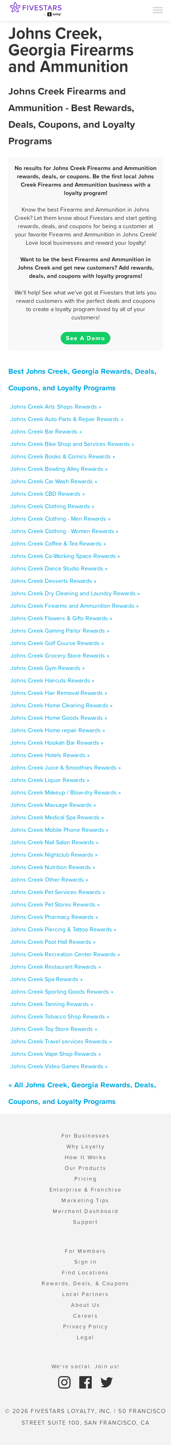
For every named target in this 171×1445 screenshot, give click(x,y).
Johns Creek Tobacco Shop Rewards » (59, 1016)
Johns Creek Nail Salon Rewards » (54, 842)
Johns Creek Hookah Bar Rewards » (56, 742)
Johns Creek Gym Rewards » (47, 668)
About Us (85, 1305)
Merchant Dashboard (85, 1211)
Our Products (86, 1168)
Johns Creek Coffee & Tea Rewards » (58, 543)
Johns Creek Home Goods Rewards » (58, 718)
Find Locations (85, 1273)
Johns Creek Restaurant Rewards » (55, 967)
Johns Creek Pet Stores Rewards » (55, 904)
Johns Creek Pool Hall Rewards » (52, 942)
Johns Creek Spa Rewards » (46, 979)
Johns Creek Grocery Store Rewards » (59, 655)
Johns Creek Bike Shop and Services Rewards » (72, 444)
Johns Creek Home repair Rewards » (57, 730)
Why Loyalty (85, 1146)
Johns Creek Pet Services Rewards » (57, 892)
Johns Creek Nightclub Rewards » (54, 854)
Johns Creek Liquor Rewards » (49, 780)
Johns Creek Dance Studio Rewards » (58, 568)
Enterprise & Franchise (85, 1190)
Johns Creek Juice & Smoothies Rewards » (65, 767)
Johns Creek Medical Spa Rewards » (57, 817)
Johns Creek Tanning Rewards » (51, 1004)
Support (85, 1222)
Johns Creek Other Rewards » (49, 879)
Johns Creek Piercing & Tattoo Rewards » (63, 929)
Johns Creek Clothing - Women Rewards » (64, 531)
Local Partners (85, 1294)
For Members (85, 1251)
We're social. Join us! (85, 1366)
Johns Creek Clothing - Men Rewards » (60, 518)
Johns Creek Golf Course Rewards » (57, 643)
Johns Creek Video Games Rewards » (58, 1066)
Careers (85, 1316)
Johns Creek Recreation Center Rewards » (65, 954)
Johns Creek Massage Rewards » (53, 805)
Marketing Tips (85, 1200)
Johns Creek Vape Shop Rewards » (55, 1054)
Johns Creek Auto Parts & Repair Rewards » (66, 419)
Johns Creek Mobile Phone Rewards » (59, 830)
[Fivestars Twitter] (106, 1382)
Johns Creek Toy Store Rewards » (53, 1029)
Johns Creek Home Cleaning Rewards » (61, 705)
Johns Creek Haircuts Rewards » (52, 680)
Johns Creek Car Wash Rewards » (53, 481)
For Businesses (85, 1136)
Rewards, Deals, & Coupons (85, 1283)
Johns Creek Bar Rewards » (46, 431)
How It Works (86, 1157)
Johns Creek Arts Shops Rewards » (55, 406)
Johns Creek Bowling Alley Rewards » (58, 469)
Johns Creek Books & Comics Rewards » (62, 456)
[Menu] (158, 9)
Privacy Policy (85, 1326)
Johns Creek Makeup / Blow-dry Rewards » (65, 792)
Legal (86, 1337)
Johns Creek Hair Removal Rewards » (58, 693)
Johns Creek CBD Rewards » (47, 494)
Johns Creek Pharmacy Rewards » (54, 917)
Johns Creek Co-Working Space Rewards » (65, 556)
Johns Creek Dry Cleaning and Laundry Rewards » (75, 593)
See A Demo (85, 338)
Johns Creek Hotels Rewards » (50, 755)
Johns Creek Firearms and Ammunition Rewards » (74, 606)
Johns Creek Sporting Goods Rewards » (61, 991)
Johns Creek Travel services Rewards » (61, 1041)
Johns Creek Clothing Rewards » (52, 506)
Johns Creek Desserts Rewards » (53, 581)
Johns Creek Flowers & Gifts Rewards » (61, 618)
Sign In (85, 1262)
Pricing (85, 1179)
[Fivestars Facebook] (86, 1382)
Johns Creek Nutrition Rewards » (52, 867)
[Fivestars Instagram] (65, 1382)
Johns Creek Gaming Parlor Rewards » (59, 630)
